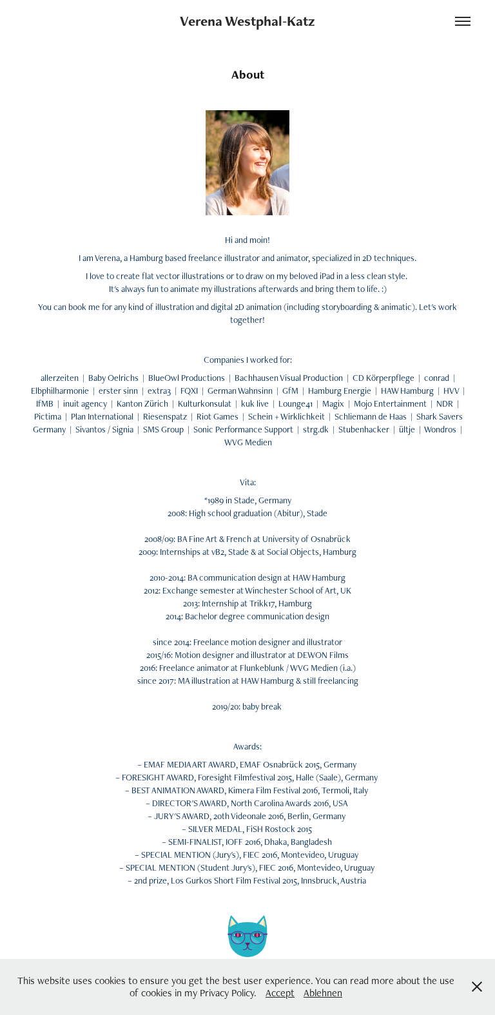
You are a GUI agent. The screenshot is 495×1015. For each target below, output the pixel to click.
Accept (280, 993)
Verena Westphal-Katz (247, 21)
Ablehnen (323, 993)
